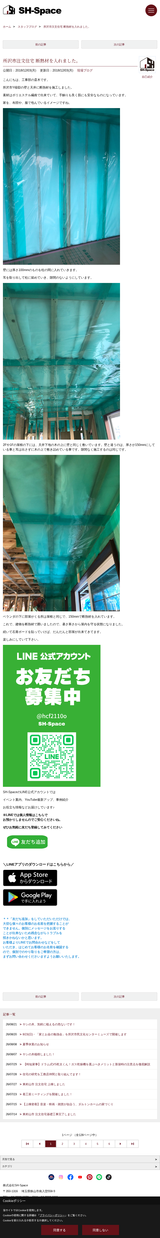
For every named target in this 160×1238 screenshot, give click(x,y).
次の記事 (119, 44)
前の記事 (40, 44)
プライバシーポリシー (52, 1215)
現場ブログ (85, 70)
